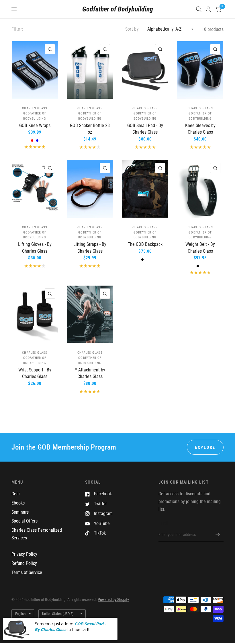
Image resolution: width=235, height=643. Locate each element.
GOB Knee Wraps (34, 125)
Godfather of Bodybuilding (117, 9)
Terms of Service (26, 572)
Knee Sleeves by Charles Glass (200, 129)
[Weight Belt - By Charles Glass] (200, 188)
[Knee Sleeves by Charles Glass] (200, 70)
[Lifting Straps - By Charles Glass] (90, 188)
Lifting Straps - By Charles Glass (89, 248)
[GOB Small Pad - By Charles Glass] (145, 70)
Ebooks (18, 503)
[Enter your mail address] (218, 534)
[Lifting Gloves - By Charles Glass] (35, 188)
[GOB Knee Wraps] (35, 70)
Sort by (132, 29)
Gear (15, 493)
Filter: (17, 29)
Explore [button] (205, 447)
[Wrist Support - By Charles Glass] (35, 314)
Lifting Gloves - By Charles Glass (35, 248)
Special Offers (24, 521)
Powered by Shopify (113, 599)
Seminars (20, 512)
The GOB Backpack (145, 244)
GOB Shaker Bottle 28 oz (90, 129)
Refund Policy (24, 563)
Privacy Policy (24, 554)
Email (163, 523)
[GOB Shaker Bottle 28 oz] (90, 70)
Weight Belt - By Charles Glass (200, 248)
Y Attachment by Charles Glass (90, 373)
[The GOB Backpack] (145, 188)
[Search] (198, 9)
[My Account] (208, 9)
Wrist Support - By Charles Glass (34, 373)
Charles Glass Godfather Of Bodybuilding (34, 113)
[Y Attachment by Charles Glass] (90, 314)
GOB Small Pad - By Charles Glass (145, 129)
